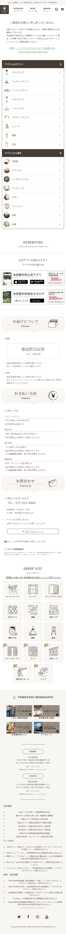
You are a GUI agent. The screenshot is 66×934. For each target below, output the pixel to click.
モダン (15, 197)
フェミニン (17, 206)
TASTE (32, 9)
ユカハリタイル (52, 881)
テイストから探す (13, 153)
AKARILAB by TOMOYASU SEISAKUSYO (30, 927)
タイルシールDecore (27, 883)
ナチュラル (17, 170)
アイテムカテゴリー (14, 64)
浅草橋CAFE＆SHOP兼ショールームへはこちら (33, 794)
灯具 (14, 144)
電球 (14, 135)
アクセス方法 (34, 767)
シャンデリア (18, 108)
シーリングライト (20, 90)
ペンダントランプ (20, 81)
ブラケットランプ (20, 117)
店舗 (14, 224)
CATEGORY (18, 9)
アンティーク (18, 188)
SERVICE (47, 9)
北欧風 (15, 161)
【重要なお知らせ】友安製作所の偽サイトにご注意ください (33, 577)
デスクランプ (18, 72)
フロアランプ (18, 99)
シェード (16, 126)
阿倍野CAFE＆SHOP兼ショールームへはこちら (33, 769)
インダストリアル (20, 179)
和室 (14, 215)
